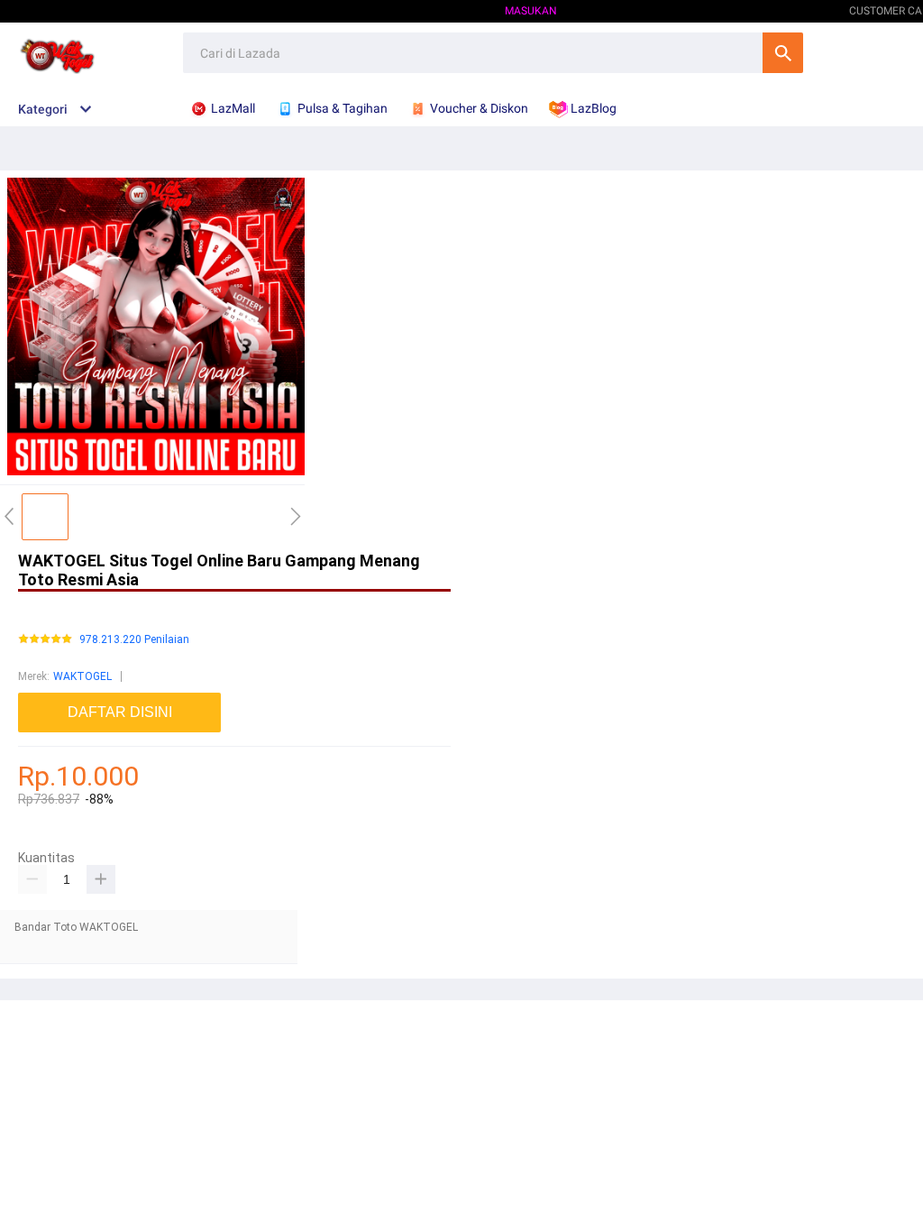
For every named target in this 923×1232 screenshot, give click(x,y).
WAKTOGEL (82, 676)
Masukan (531, 11)
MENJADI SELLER (773, 11)
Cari (783, 52)
